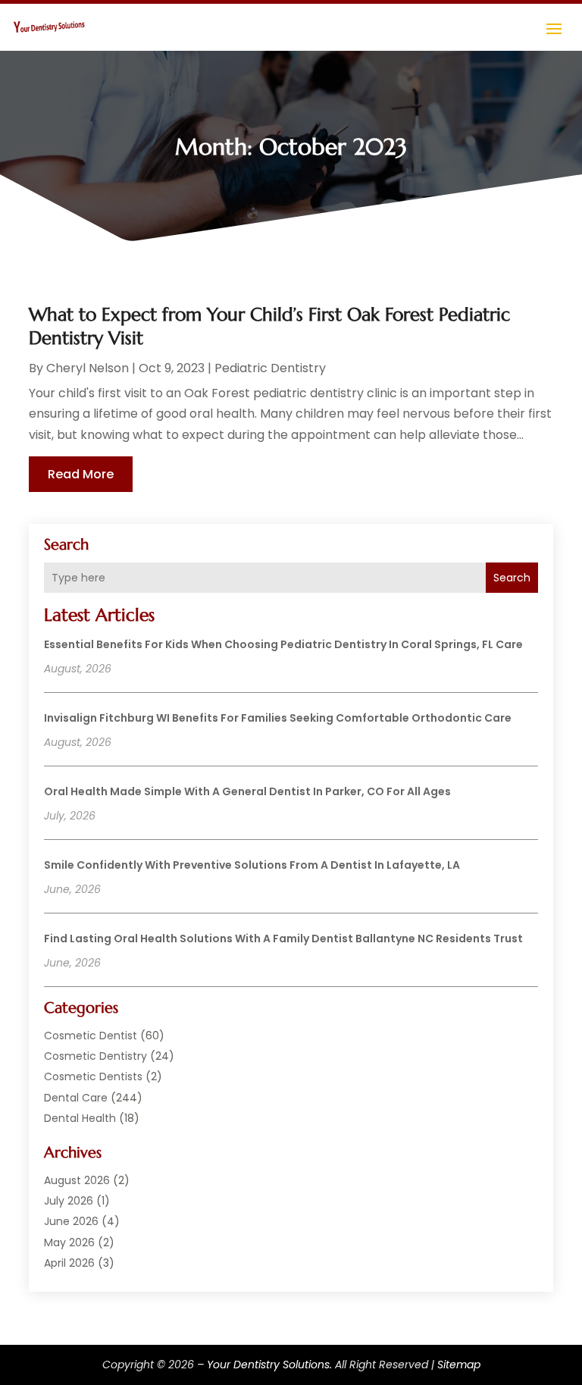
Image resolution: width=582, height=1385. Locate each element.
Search (511, 577)
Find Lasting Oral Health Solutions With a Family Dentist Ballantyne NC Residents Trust (283, 938)
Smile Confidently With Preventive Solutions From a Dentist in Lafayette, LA (252, 865)
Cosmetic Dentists (93, 1076)
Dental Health (80, 1118)
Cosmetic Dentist (90, 1035)
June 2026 (71, 1221)
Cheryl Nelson (87, 368)
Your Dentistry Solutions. (269, 1364)
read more (81, 474)
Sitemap (458, 1364)
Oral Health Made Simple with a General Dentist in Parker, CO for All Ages (247, 791)
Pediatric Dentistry (270, 368)
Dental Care (76, 1097)
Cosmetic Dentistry (95, 1056)
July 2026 (68, 1200)
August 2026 (77, 1180)
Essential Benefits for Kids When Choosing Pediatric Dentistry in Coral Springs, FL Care (283, 644)
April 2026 (69, 1263)
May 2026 (69, 1242)
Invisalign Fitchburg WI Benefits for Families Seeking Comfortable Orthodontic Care (278, 717)
